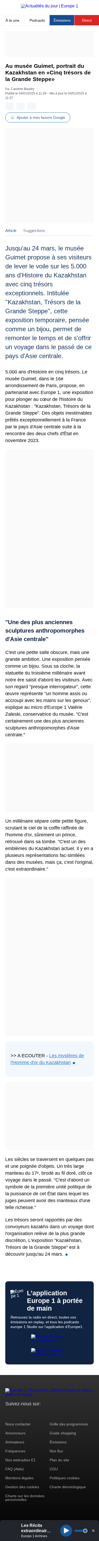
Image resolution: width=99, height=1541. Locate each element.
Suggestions (34, 230)
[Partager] (9, 106)
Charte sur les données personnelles (24, 1498)
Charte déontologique (68, 1487)
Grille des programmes (69, 1424)
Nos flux (56, 1451)
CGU (54, 1469)
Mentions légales (19, 1478)
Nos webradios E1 (20, 1460)
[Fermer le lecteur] (93, 1530)
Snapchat (44, 1413)
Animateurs (14, 1442)
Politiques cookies (64, 1478)
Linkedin (53, 1413)
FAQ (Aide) (14, 1469)
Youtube (35, 1413)
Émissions (62, 20)
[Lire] (66, 1531)
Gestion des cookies (22, 1487)
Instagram (17, 1413)
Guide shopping (63, 1433)
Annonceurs (15, 1433)
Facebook (26, 1413)
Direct (87, 20)
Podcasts (37, 20)
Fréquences (15, 1451)
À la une (12, 20)
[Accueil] (49, 6)
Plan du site (59, 1460)
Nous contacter (18, 1424)
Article (10, 230)
